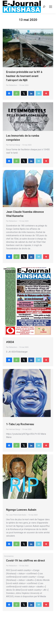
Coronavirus (8, 556)
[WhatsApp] (16, 93)
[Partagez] (9, 93)
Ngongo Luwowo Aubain (21, 509)
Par (11, 85)
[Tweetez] (24, 93)
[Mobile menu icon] (50, 6)
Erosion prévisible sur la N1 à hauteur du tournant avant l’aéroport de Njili (24, 76)
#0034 (10, 342)
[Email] (38, 93)
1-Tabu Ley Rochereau (20, 424)
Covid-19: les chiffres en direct (25, 560)
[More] (46, 93)
